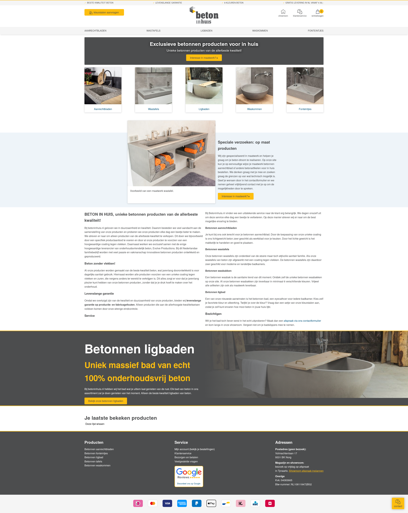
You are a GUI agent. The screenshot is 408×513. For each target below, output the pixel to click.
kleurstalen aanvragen (106, 12)
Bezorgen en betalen (186, 457)
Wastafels (153, 30)
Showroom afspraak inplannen (306, 471)
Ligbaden (206, 30)
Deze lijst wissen (94, 423)
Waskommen (260, 30)
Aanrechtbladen (95, 30)
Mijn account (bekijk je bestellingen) (195, 449)
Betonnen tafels (93, 461)
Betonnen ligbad (93, 457)
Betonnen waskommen (97, 465)
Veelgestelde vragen (186, 461)
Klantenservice (183, 453)
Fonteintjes (316, 30)
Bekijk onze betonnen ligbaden (105, 401)
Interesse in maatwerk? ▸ (204, 58)
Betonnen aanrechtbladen (99, 449)
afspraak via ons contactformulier (302, 320)
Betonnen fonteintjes (96, 453)
